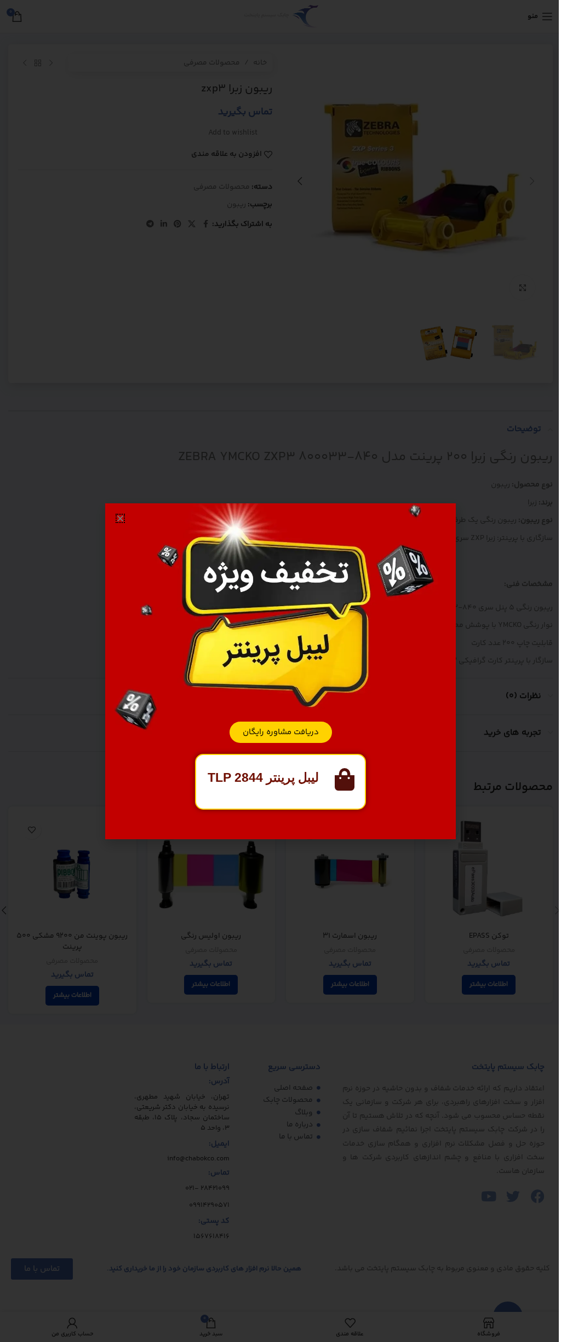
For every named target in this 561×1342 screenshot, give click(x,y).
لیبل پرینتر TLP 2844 (263, 777)
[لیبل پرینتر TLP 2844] (344, 779)
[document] (280, 671)
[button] (120, 518)
